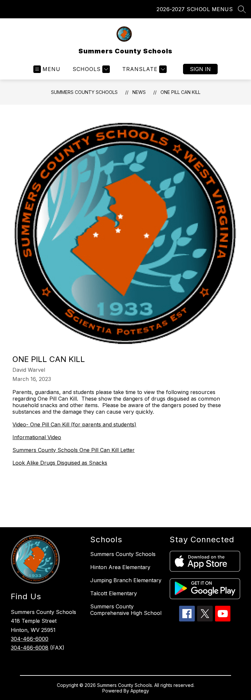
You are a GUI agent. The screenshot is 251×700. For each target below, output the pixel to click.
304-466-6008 (29, 647)
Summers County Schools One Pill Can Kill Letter (73, 450)
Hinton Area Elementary (120, 567)
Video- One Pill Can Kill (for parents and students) (74, 424)
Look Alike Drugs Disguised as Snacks (59, 462)
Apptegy (139, 690)
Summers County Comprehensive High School (125, 609)
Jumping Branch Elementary (125, 580)
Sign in (200, 69)
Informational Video (36, 437)
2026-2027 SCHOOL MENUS (195, 9)
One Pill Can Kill (180, 92)
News (139, 92)
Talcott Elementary (113, 593)
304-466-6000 (29, 639)
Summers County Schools (84, 92)
